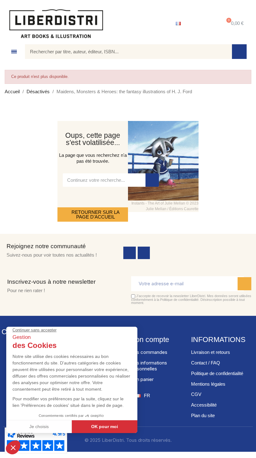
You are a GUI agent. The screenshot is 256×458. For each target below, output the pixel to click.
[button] (233, 23)
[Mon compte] (201, 23)
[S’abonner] (244, 283)
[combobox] (124, 51)
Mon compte (149, 339)
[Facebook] (129, 253)
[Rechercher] (239, 51)
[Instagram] (144, 253)
